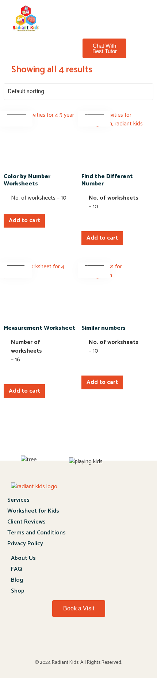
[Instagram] (116, 641)
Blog (17, 580)
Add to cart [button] (24, 220)
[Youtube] (78, 641)
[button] (99, 13)
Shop (17, 591)
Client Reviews (26, 522)
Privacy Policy (25, 544)
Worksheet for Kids (33, 511)
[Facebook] (40, 641)
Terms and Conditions (36, 533)
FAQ (16, 569)
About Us (23, 558)
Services (18, 500)
